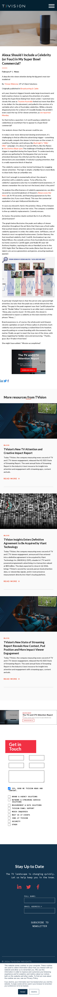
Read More (10, 479)
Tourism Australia (25, 101)
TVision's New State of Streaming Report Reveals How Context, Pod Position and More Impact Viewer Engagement (24, 648)
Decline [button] (34, 992)
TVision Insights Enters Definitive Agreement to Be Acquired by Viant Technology (25, 543)
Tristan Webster (11, 84)
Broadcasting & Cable (29, 88)
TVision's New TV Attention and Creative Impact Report (23, 451)
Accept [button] (22, 992)
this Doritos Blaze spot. (13, 148)
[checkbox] (30, 810)
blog (6, 445)
